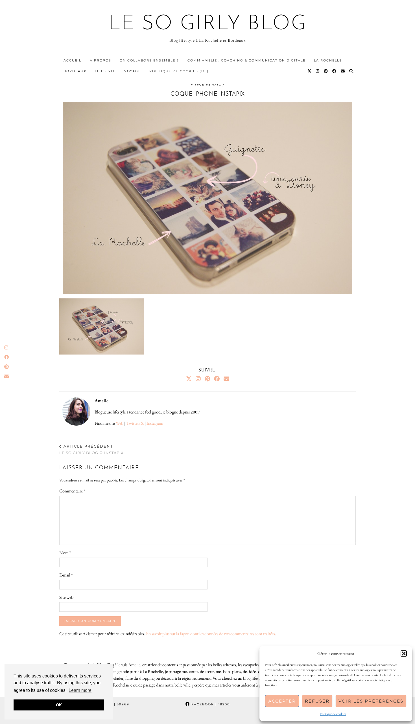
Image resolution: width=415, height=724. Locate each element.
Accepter (282, 701)
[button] (404, 653)
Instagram (155, 423)
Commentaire (72, 491)
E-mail (66, 575)
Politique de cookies (333, 714)
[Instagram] (318, 71)
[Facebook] (334, 71)
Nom (65, 553)
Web (119, 423)
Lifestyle (105, 71)
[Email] (343, 71)
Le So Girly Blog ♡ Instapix (91, 449)
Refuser (317, 701)
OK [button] (59, 705)
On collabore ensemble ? (149, 60)
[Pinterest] (326, 71)
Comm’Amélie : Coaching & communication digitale (246, 60)
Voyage (132, 71)
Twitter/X (135, 423)
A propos (100, 60)
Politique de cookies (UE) (179, 71)
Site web (66, 597)
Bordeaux (75, 71)
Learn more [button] (80, 690)
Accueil (72, 60)
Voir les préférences (370, 701)
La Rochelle (328, 60)
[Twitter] (309, 71)
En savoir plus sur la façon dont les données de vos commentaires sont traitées (210, 634)
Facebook (210, 704)
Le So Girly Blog (207, 24)
